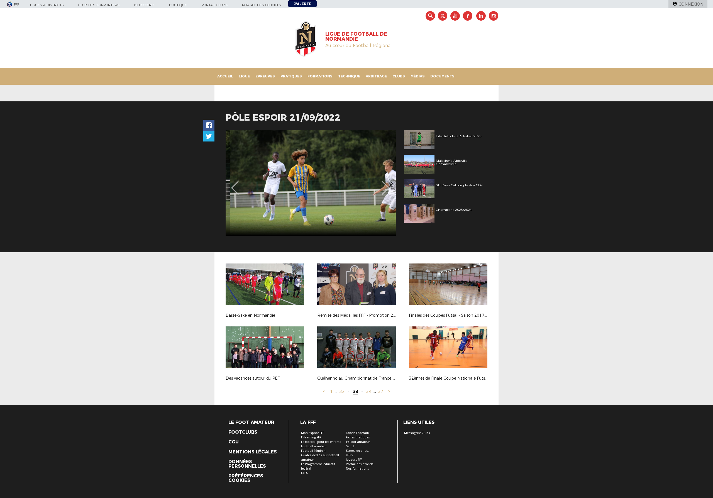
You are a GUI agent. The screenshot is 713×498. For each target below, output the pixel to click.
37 (380, 391)
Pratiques (291, 76)
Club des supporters (98, 4)
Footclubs (242, 432)
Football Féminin (313, 451)
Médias (418, 76)
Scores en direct (357, 451)
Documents (442, 76)
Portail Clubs (214, 4)
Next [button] (385, 184)
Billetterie (144, 4)
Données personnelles (247, 464)
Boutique (178, 4)
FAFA (304, 473)
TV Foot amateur (358, 442)
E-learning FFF (311, 437)
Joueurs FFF (354, 460)
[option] (311, 183)
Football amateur (314, 446)
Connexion (690, 4)
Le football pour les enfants (321, 442)
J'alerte (302, 4)
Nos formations (357, 468)
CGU (233, 442)
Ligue (244, 76)
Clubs (398, 76)
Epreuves (265, 76)
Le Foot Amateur (251, 422)
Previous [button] (235, 184)
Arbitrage (376, 76)
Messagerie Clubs (417, 433)
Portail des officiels (261, 4)
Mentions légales (252, 452)
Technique (349, 76)
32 (342, 391)
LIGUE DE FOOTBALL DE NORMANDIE (356, 36)
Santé (350, 446)
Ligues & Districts (47, 4)
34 (368, 391)
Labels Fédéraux (358, 433)
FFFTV (349, 455)
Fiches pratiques (358, 437)
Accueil (225, 76)
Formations (320, 76)
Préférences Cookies (245, 478)
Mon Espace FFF (312, 433)
